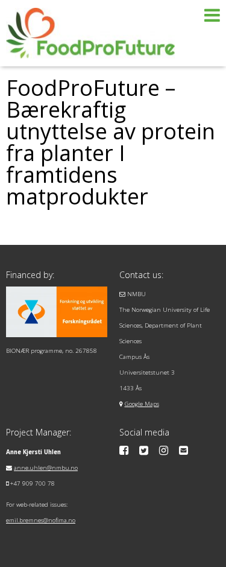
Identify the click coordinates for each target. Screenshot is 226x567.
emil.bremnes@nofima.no (40, 520)
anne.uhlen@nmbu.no (46, 468)
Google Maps (142, 404)
